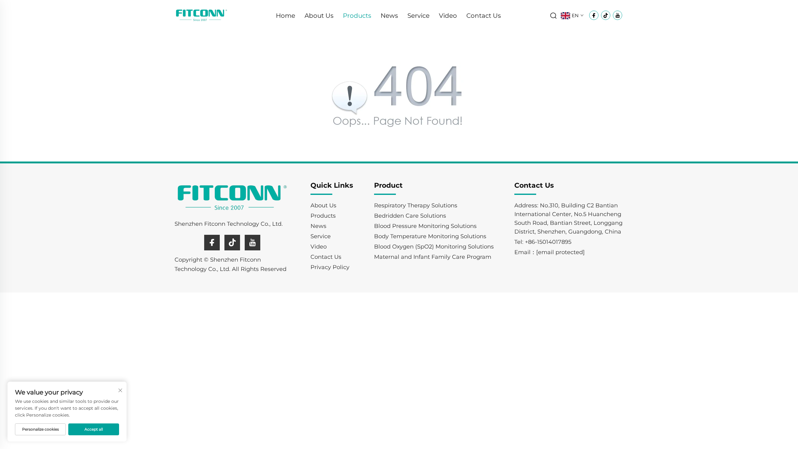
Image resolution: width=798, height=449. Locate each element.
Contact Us (483, 15)
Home (285, 15)
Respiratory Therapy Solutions (415, 205)
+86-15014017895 (548, 242)
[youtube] (252, 242)
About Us (319, 15)
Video (448, 15)
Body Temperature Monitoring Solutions (430, 236)
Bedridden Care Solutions (410, 215)
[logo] (201, 15)
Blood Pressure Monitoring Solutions (425, 226)
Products (357, 15)
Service (418, 15)
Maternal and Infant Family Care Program (432, 256)
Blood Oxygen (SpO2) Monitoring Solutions (434, 246)
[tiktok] (232, 242)
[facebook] (212, 242)
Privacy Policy (329, 267)
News (389, 15)
